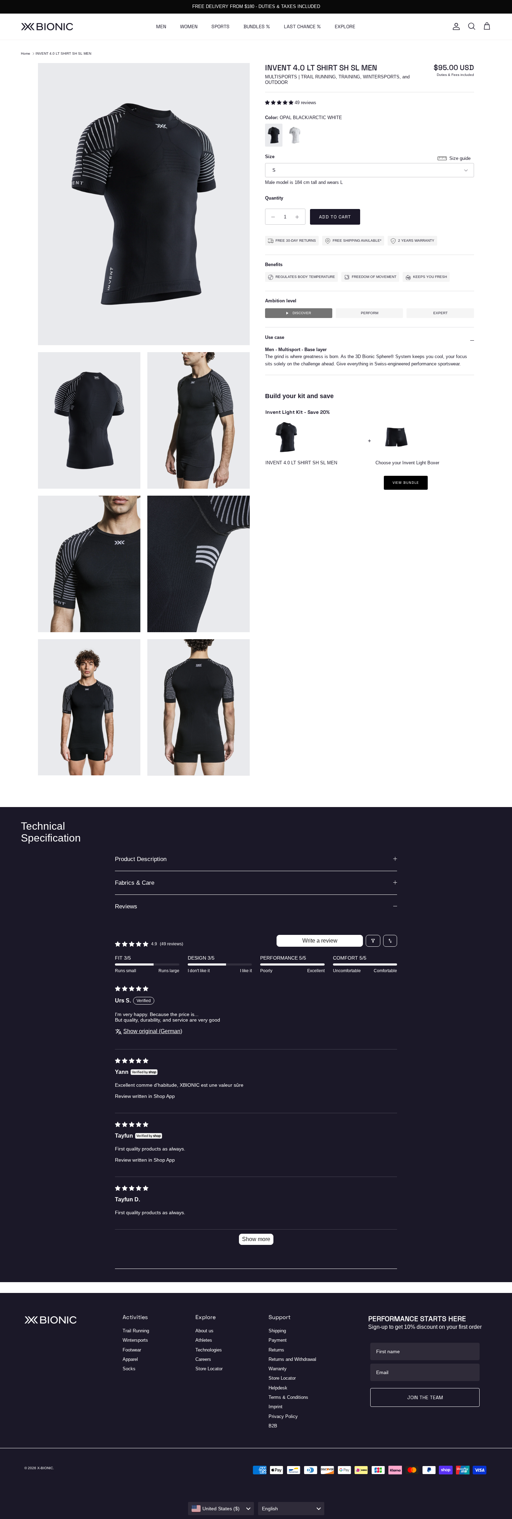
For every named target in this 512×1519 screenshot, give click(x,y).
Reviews (126, 906)
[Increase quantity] (299, 217)
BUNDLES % (256, 26)
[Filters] (373, 941)
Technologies (208, 1350)
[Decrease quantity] (271, 217)
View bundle (406, 483)
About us (204, 1330)
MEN (161, 26)
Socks (129, 1368)
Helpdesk (278, 1387)
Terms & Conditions (288, 1397)
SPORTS (220, 26)
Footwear (132, 1350)
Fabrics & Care (134, 882)
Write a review (320, 941)
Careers (203, 1359)
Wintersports (135, 1340)
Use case (274, 337)
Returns (276, 1350)
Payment (278, 1340)
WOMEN (188, 26)
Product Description (140, 859)
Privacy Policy (283, 1416)
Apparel (130, 1359)
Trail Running (136, 1330)
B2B (273, 1425)
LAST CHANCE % (302, 26)
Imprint (275, 1406)
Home (25, 53)
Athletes (203, 1340)
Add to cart (335, 217)
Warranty (278, 1368)
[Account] (454, 26)
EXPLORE (345, 26)
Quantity (274, 198)
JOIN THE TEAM (425, 1397)
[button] (280, 103)
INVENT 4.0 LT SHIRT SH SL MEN (63, 53)
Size (269, 157)
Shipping (277, 1330)
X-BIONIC (45, 1468)
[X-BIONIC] (47, 27)
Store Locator (209, 1368)
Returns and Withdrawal (292, 1359)
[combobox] (221, 1509)
